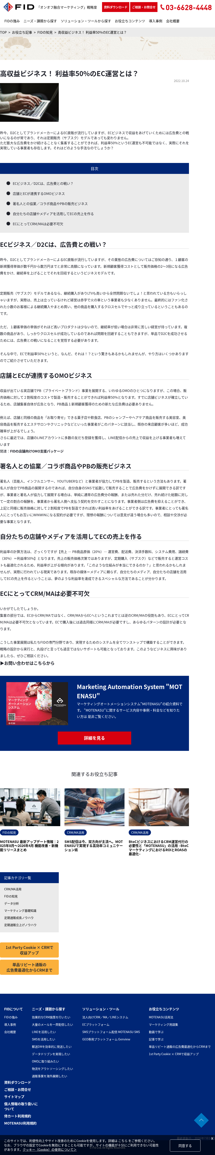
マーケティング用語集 (163, 1024)
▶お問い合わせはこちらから (27, 663)
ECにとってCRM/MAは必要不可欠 (38, 223)
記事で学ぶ (156, 1039)
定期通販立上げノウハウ (20, 925)
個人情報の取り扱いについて (21, 1106)
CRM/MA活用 (12, 889)
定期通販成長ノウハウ (19, 918)
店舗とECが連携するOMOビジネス (39, 193)
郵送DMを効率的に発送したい (52, 1046)
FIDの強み (12, 21)
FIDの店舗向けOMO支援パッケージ (37, 451)
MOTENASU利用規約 (20, 1123)
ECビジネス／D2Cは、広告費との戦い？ (43, 183)
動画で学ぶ (156, 1032)
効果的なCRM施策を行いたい (51, 1017)
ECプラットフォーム (95, 1024)
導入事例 (155, 21)
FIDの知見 (11, 896)
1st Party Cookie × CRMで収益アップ (29, 950)
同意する (185, 1145)
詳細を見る (94, 738)
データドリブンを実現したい (51, 1054)
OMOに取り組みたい (45, 1061)
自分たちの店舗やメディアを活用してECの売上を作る (53, 213)
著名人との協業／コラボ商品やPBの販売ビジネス (50, 203)
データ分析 (11, 903)
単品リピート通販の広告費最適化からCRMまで (29, 967)
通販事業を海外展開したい (49, 1076)
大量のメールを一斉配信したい (52, 1024)
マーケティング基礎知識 (20, 910)
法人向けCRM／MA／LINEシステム (105, 1017)
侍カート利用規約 (17, 1115)
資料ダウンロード (115, 7)
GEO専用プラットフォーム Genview (106, 1039)
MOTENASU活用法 (161, 1017)
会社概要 (173, 21)
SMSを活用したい (43, 1039)
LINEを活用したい (44, 1032)
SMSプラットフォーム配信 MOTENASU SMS (111, 1032)
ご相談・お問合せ (144, 7)
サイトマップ (14, 1096)
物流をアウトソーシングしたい (52, 1068)
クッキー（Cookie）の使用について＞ (50, 1149)
